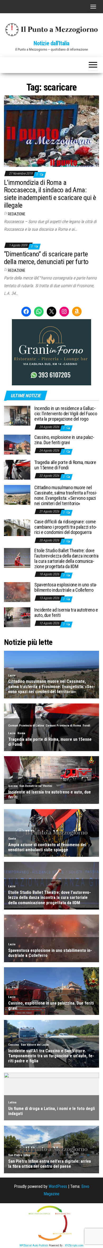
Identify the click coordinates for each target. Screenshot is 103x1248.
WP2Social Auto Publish (34, 1245)
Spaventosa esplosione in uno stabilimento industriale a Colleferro (65, 587)
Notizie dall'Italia (51, 43)
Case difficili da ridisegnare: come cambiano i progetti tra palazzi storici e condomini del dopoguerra (65, 527)
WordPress (58, 1186)
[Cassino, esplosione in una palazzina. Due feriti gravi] (17, 444)
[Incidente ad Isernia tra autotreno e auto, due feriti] (17, 616)
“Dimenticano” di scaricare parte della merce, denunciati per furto (46, 258)
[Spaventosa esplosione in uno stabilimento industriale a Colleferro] (17, 591)
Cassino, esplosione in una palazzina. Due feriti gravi (64, 439)
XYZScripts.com (74, 1245)
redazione (16, 214)
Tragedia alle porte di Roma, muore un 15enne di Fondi (65, 465)
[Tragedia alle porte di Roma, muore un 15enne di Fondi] (17, 469)
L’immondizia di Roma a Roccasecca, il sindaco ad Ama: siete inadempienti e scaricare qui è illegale (50, 194)
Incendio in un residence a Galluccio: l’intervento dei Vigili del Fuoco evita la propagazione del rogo (65, 413)
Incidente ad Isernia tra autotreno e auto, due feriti (66, 612)
